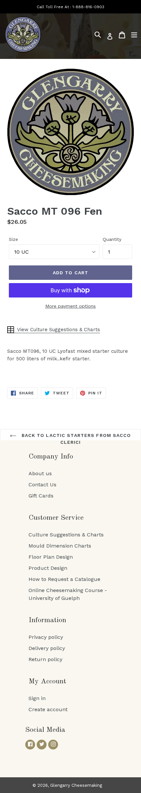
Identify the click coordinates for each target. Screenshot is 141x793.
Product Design (48, 568)
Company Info (51, 456)
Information (47, 620)
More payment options (70, 306)
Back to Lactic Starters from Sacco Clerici (75, 439)
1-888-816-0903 (88, 7)
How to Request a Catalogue (64, 579)
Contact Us (42, 484)
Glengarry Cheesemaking (76, 785)
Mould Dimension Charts (60, 546)
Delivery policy (47, 648)
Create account (48, 709)
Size (13, 239)
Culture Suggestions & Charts (66, 535)
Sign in (37, 698)
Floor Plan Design (51, 557)
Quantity (112, 239)
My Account (47, 681)
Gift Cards (41, 496)
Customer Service (56, 517)
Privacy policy (46, 637)
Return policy (45, 659)
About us (40, 473)
